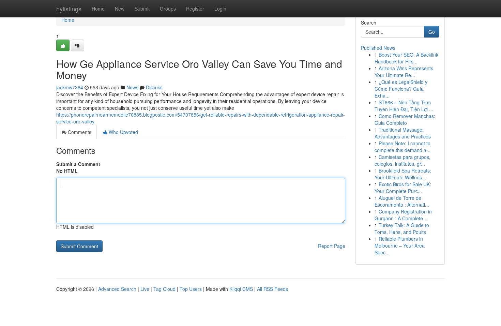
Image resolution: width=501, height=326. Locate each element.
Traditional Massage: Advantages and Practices (403, 133)
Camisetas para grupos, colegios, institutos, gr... (402, 160)
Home (98, 8)
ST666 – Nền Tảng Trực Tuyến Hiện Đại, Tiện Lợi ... (404, 106)
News (132, 87)
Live (144, 288)
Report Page (331, 245)
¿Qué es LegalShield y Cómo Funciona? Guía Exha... (401, 88)
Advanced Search (117, 288)
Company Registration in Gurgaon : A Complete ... (403, 215)
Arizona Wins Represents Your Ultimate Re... (404, 71)
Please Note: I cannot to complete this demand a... (402, 146)
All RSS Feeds (272, 288)
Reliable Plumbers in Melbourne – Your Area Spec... (400, 245)
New (119, 8)
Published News (378, 47)
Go (431, 31)
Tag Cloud (164, 288)
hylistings (68, 8)
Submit (142, 8)
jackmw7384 (69, 87)
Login (220, 8)
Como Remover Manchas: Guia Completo (405, 119)
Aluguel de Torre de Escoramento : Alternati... (402, 201)
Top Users (191, 288)
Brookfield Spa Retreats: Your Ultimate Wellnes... (403, 174)
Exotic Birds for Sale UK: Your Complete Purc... (403, 187)
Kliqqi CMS (241, 288)
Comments (78, 132)
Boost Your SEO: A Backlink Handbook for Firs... (406, 58)
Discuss (154, 87)
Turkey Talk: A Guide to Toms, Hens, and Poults (402, 228)
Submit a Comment (78, 164)
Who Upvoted (122, 132)
